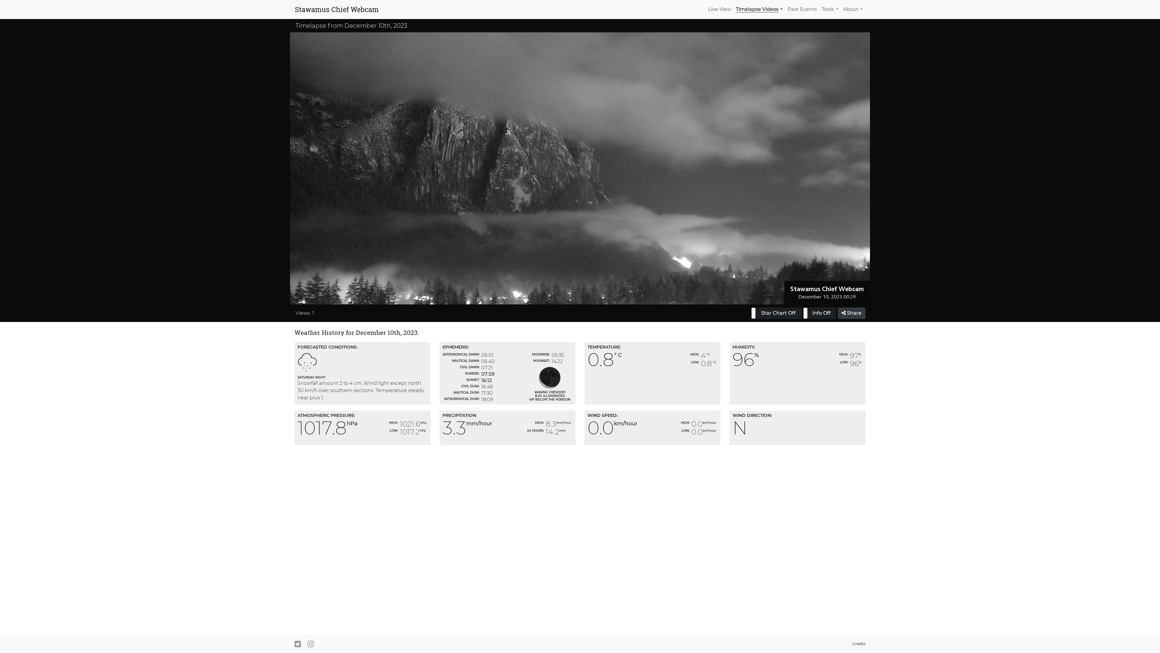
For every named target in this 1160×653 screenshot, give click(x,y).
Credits (858, 644)
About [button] (851, 9)
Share (854, 313)
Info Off (821, 313)
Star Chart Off (778, 313)
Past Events (802, 9)
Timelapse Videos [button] (757, 9)
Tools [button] (828, 9)
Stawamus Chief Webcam (337, 9)
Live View (719, 9)
